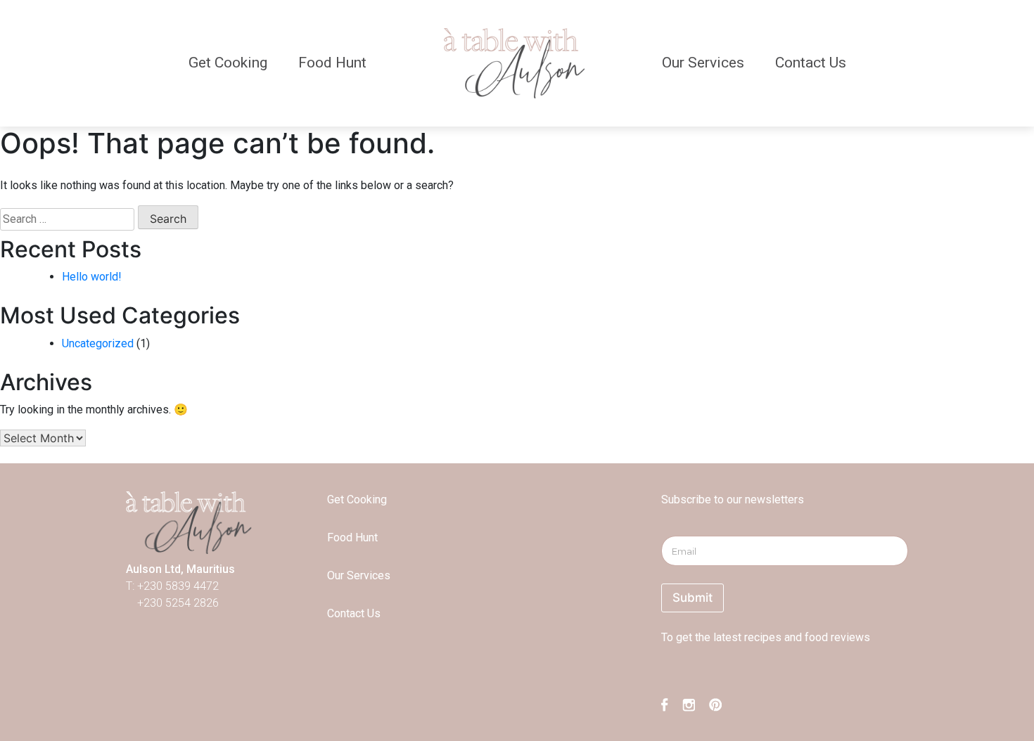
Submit (692, 598)
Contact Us (810, 62)
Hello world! (92, 276)
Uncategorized (98, 343)
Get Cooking (228, 62)
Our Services (703, 62)
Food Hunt (332, 62)
